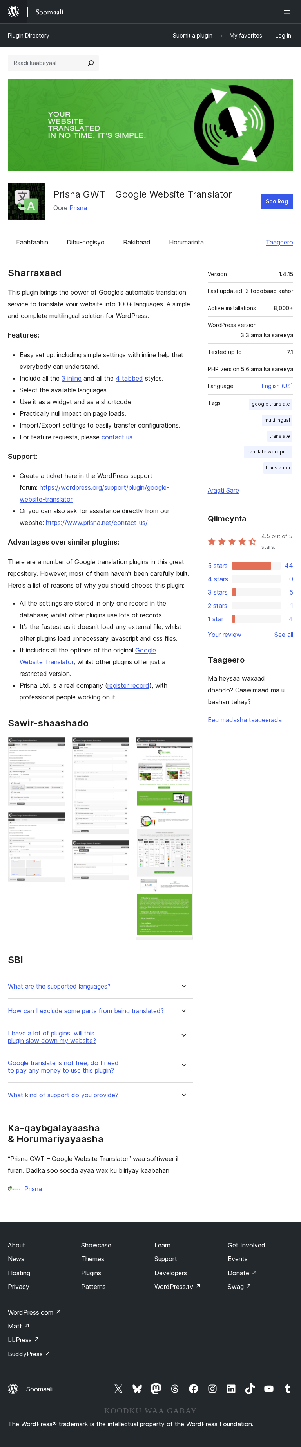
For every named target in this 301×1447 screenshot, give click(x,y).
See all (283, 634)
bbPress (24, 1340)
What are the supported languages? (59, 986)
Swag (240, 1287)
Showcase (96, 1245)
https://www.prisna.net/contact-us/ (97, 523)
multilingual (277, 420)
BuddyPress (29, 1354)
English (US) (277, 386)
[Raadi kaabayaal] (91, 63)
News (16, 1259)
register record (128, 685)
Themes (92, 1259)
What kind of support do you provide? (63, 1095)
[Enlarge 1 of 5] (55, 747)
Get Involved (246, 1245)
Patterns (93, 1287)
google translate (271, 404)
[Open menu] (288, 11)
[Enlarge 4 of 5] (119, 850)
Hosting (19, 1273)
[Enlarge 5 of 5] (183, 747)
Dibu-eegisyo (86, 242)
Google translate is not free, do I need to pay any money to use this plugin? (63, 1066)
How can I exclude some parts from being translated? (86, 1011)
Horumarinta (186, 242)
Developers (170, 1273)
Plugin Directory (28, 35)
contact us (117, 437)
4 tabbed (129, 378)
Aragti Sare (223, 490)
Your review (224, 634)
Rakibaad (136, 242)
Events (238, 1259)
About (16, 1245)
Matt (19, 1326)
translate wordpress (269, 452)
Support (165, 1259)
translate (280, 436)
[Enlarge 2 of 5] (55, 823)
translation (278, 468)
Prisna (78, 208)
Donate (242, 1273)
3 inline (72, 378)
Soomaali (39, 1389)
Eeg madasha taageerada (245, 720)
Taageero (279, 242)
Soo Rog (277, 201)
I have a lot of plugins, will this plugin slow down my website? (52, 1037)
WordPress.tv (177, 1287)
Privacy (18, 1287)
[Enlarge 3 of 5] (119, 747)
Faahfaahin (32, 242)
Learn (162, 1245)
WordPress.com (34, 1312)
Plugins (91, 1273)
